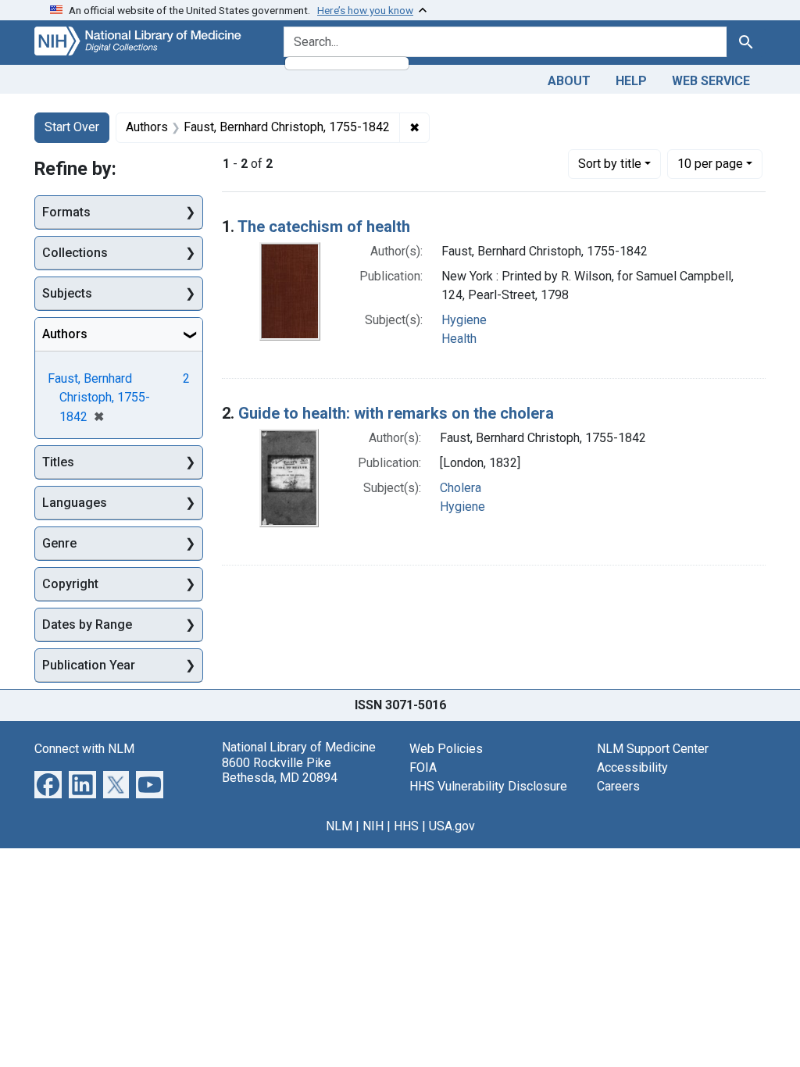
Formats (66, 212)
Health (459, 338)
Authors (65, 334)
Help (631, 80)
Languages (74, 502)
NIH (373, 826)
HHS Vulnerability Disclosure (488, 786)
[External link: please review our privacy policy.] (48, 783)
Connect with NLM (84, 748)
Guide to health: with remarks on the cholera (396, 413)
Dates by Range (87, 624)
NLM (339, 826)
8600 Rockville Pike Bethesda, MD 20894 (280, 770)
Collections (75, 252)
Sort (609, 163)
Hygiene (464, 319)
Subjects (67, 293)
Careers (618, 786)
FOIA (423, 767)
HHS (406, 826)
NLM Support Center (653, 748)
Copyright (70, 583)
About (569, 80)
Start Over (72, 127)
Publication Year (88, 665)
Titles (58, 462)
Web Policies (446, 748)
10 (710, 163)
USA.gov (452, 826)
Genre (59, 543)
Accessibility (632, 767)
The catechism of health (324, 226)
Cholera (460, 487)
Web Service (711, 80)
